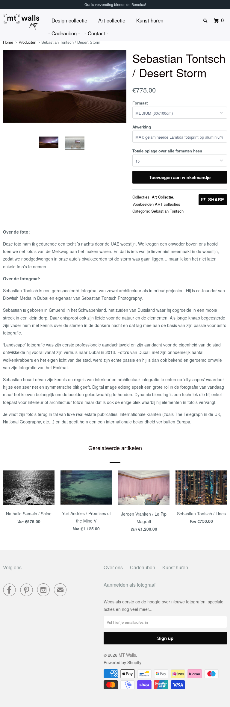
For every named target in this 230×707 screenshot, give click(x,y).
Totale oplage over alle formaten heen (167, 151)
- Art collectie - (111, 20)
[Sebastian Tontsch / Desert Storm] (64, 86)
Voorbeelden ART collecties (156, 204)
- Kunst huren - (150, 20)
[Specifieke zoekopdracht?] (205, 20)
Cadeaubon (142, 567)
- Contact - (96, 33)
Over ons (113, 567)
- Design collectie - (69, 20)
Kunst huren (175, 567)
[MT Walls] (21, 22)
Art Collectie (162, 197)
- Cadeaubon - (64, 33)
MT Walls (127, 655)
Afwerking (141, 127)
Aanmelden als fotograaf (129, 584)
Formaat (140, 103)
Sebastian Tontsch (167, 211)
